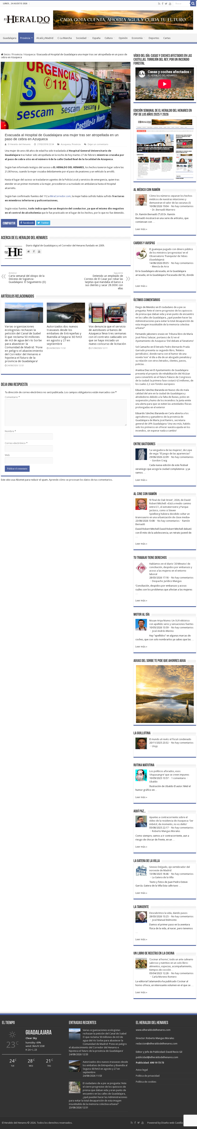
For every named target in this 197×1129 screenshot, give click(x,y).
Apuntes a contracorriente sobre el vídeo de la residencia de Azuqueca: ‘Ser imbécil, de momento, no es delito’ (171, 821)
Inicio (6, 54)
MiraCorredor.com (60, 196)
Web (7, 455)
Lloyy (155, 746)
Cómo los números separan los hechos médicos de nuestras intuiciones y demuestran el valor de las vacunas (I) (170, 199)
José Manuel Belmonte (164, 919)
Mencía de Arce (160, 266)
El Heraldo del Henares (19, 144)
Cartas (166, 38)
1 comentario (178, 778)
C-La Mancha (65, 38)
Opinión (123, 38)
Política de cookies (146, 1081)
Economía (137, 38)
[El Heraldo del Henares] (27, 19)
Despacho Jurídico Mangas (167, 581)
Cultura (109, 38)
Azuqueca (29, 54)
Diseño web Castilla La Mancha (178, 1122)
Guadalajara (9, 38)
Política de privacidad (147, 1075)
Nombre (10, 431)
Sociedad (81, 38)
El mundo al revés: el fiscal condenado (170, 739)
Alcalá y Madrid (44, 38)
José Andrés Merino (163, 631)
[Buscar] (193, 3)
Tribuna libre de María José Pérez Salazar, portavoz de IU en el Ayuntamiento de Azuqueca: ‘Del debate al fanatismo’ (164, 337)
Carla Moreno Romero (164, 976)
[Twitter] (166, 3)
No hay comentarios (182, 206)
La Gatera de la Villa (163, 877)
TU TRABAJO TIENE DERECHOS (150, 558)
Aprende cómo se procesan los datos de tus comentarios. (81, 479)
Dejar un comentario (98, 144)
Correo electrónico (16, 443)
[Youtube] (170, 3)
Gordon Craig (159, 460)
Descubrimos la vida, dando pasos (168, 913)
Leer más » (141, 229)
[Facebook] (162, 3)
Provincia (25, 38)
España (96, 38)
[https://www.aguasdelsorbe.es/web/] (123, 19)
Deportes (154, 38)
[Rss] (159, 3)
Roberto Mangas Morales (166, 831)
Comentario (12, 397)
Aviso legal (142, 1069)
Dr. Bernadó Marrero (163, 209)
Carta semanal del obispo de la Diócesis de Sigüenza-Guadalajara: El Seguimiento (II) (27, 278)
